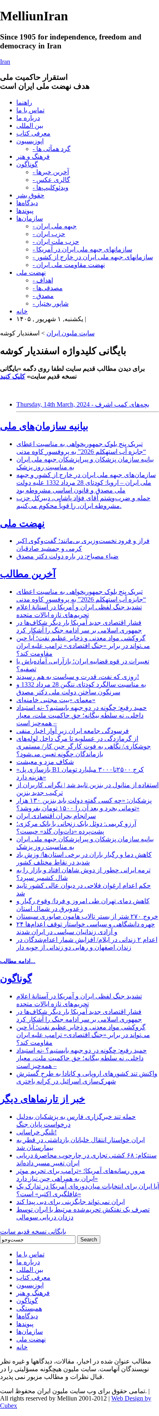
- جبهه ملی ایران (55, 226)
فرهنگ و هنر (33, 156)
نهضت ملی (31, 272)
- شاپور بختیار (50, 303)
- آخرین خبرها (51, 172)
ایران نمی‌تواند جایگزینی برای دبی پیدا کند (70, 1201)
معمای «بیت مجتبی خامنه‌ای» (55, 699)
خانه (22, 311)
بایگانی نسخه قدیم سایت (33, 1231)
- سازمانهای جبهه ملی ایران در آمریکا (82, 249)
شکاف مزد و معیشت (45, 761)
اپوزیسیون (30, 141)
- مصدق (43, 295)
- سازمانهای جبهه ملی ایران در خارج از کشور (93, 257)
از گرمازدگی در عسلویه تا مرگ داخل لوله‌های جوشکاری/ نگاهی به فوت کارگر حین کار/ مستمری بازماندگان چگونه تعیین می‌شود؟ (83, 746)
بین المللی (29, 125)
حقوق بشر (30, 195)
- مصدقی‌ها (48, 288)
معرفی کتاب (33, 133)
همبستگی (29, 1308)
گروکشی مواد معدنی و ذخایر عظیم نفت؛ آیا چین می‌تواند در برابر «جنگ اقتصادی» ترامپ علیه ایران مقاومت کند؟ (83, 646)
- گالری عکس (51, 179)
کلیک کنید (12, 376)
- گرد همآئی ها (52, 148)
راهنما (24, 102)
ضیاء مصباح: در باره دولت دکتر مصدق (67, 556)
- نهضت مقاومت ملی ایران (69, 264)
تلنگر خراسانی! (36, 1132)
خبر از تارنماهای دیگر (42, 1099)
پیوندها (24, 210)
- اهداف (43, 280)
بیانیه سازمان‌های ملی (44, 426)
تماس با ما (30, 110)
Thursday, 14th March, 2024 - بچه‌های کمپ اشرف (82, 404)
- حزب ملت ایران (56, 241)
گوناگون (27, 164)
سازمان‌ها (29, 218)
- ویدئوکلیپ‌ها (50, 187)
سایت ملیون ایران (70, 333)
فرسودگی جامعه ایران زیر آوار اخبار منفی (72, 730)
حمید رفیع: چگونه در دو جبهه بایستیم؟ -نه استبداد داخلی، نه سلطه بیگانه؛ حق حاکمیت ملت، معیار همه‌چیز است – (81, 715)
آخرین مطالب (28, 574)
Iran (5, 61)
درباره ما (28, 117)
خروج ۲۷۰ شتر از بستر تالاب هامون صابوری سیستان (87, 916)
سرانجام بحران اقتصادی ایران (56, 815)
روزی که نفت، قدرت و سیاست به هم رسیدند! (77, 676)
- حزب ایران (49, 233)
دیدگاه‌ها (27, 202)
